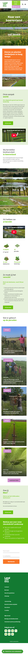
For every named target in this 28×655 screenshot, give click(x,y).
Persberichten (8, 360)
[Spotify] (12, 634)
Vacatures (7, 607)
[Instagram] (9, 630)
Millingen (7, 330)
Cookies (6, 610)
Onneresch (7, 451)
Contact (6, 587)
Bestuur (6, 590)
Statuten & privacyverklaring (12, 621)
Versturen (11, 561)
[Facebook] (5, 630)
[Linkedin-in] (16, 630)
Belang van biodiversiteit (11, 618)
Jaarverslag (7, 601)
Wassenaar (7, 390)
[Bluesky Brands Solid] (12, 630)
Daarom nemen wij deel (10, 604)
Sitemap (6, 596)
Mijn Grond (7, 615)
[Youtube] (5, 634)
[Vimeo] (9, 634)
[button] (23, 4)
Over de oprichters (9, 593)
